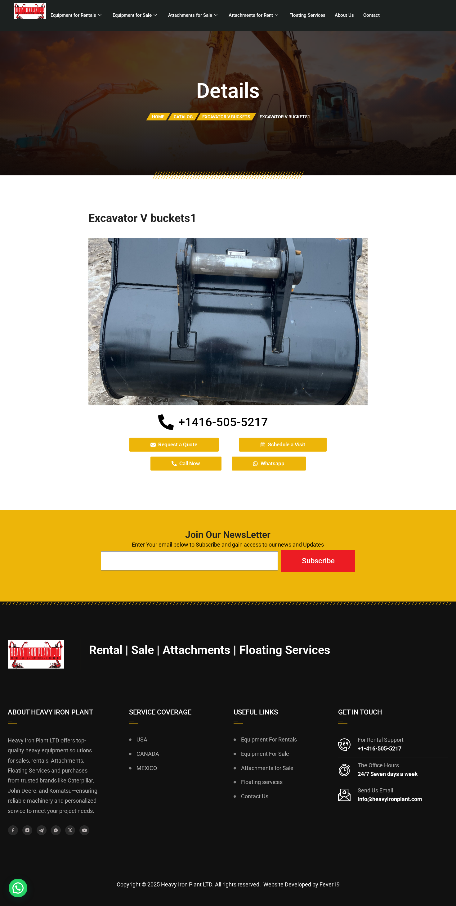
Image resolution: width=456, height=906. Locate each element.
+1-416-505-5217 (379, 748)
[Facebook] (13, 830)
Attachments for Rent (251, 15)
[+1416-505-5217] (166, 422)
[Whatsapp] (56, 830)
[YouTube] (84, 830)
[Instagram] (27, 830)
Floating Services (307, 15)
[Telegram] (41, 830)
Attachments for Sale (190, 15)
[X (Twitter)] (70, 830)
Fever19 (330, 884)
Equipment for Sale (132, 15)
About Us (344, 15)
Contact (371, 15)
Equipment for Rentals (73, 15)
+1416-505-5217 (223, 422)
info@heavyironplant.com (390, 799)
